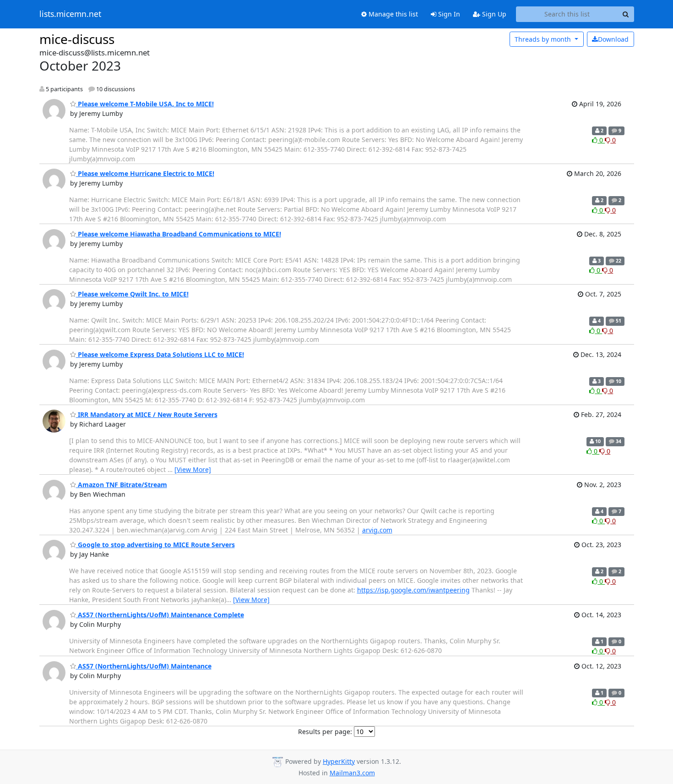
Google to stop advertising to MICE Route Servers (155, 544)
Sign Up (493, 14)
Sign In (448, 14)
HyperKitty (339, 761)
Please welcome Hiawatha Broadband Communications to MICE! (178, 234)
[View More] (192, 469)
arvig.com (377, 530)
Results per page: (325, 731)
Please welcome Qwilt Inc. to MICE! (132, 294)
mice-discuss (76, 39)
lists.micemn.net (70, 14)
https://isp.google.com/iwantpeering (413, 590)
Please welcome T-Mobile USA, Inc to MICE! (145, 103)
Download (613, 39)
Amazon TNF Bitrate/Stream (121, 484)
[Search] (626, 14)
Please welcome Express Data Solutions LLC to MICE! (160, 354)
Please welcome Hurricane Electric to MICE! (145, 173)
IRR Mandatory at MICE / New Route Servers (146, 414)
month (544, 39)
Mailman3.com (352, 772)
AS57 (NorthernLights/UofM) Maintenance (144, 666)
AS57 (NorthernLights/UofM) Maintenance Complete (160, 614)
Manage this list (392, 14)
